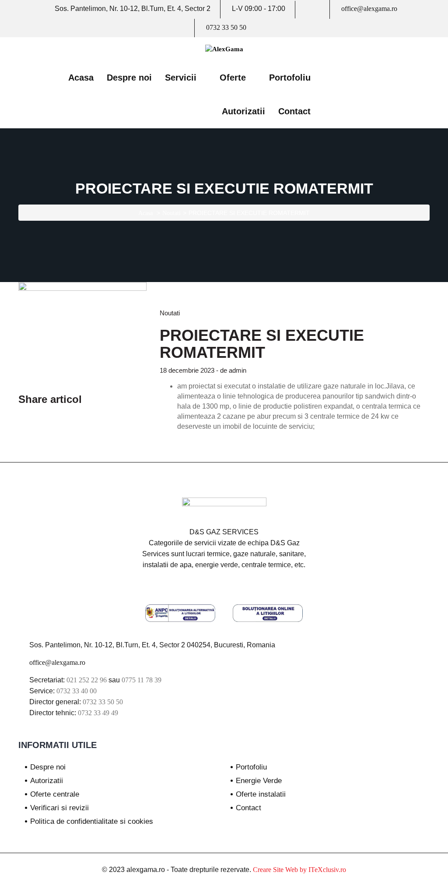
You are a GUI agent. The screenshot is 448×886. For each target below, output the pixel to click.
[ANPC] (180, 615)
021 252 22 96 (86, 680)
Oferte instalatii (261, 794)
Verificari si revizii (59, 808)
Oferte (233, 77)
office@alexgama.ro (369, 8)
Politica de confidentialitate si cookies (91, 821)
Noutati (171, 213)
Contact (294, 111)
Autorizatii (243, 111)
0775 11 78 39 (141, 680)
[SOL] (268, 615)
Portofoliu (290, 77)
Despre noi (129, 77)
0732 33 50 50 (226, 27)
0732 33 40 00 (76, 691)
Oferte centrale (54, 794)
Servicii (180, 77)
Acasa (81, 77)
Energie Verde (259, 781)
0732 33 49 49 (98, 713)
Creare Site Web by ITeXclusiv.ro (299, 869)
